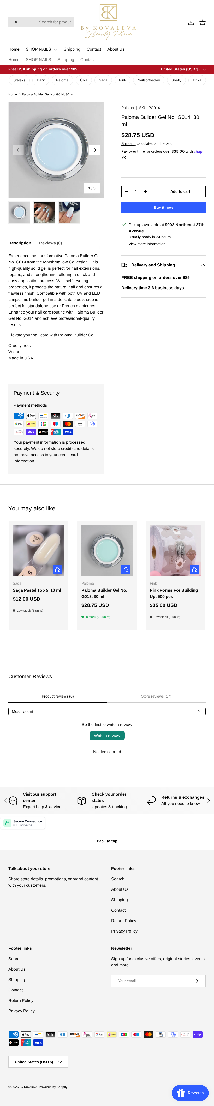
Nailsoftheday (149, 80)
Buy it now (163, 207)
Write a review (107, 735)
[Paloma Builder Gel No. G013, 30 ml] (107, 550)
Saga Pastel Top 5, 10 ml (37, 590)
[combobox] (41, 22)
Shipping (72, 49)
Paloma (62, 80)
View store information (147, 244)
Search (117, 879)
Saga (103, 80)
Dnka (197, 80)
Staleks (19, 80)
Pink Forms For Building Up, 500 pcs (174, 593)
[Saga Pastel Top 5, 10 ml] (38, 550)
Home (14, 49)
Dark (41, 80)
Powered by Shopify (53, 1087)
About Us (115, 49)
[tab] (19, 243)
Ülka (83, 80)
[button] (202, 22)
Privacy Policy (124, 931)
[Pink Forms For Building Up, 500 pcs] (175, 550)
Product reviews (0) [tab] (58, 696)
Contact (94, 49)
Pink (122, 80)
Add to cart (180, 191)
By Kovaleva (28, 1087)
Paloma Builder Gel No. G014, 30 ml (47, 94)
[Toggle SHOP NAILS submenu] (55, 49)
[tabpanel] (56, 312)
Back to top (107, 841)
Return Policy (123, 920)
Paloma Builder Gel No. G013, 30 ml (104, 593)
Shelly (176, 80)
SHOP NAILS (38, 49)
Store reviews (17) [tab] (156, 696)
